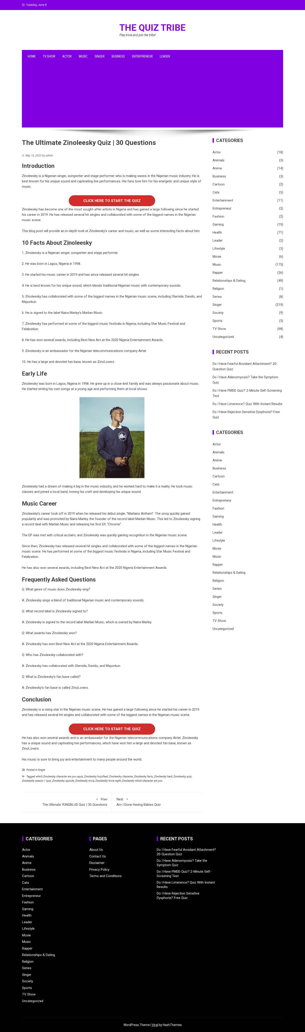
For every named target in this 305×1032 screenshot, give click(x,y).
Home (32, 56)
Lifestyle (219, 249)
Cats (216, 192)
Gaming (218, 224)
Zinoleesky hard (163, 776)
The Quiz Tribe (152, 28)
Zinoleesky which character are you (142, 780)
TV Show (49, 56)
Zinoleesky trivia (84, 780)
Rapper (218, 273)
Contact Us (97, 856)
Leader (165, 56)
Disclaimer (96, 863)
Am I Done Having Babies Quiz (139, 802)
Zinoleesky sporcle (63, 780)
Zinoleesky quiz (182, 776)
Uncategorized (223, 337)
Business (118, 56)
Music (83, 56)
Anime (217, 168)
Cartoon (219, 184)
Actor (67, 56)
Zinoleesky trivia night (108, 780)
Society (218, 313)
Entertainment (223, 200)
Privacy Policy (99, 870)
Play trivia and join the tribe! (137, 35)
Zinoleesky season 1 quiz (36, 780)
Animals (218, 160)
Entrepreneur (142, 56)
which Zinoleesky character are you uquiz (59, 776)
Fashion (218, 216)
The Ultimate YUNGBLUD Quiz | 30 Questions (74, 802)
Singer (99, 56)
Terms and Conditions (105, 876)
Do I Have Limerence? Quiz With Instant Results (247, 404)
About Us (96, 850)
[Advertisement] (152, 96)
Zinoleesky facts (143, 776)
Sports (217, 321)
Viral (155, 1025)
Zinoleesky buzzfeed (96, 776)
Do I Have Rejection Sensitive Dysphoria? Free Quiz (178, 895)
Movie (217, 257)
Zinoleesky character (121, 776)
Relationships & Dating (229, 281)
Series (217, 297)
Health (217, 232)
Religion (218, 289)
